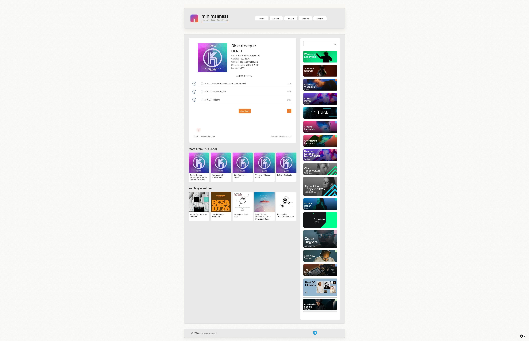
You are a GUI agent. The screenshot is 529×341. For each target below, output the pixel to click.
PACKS (291, 18)
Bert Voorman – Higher (240, 176)
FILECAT (305, 18)
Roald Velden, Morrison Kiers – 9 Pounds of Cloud (263, 216)
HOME (261, 18)
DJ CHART (276, 18)
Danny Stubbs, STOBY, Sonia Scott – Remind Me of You (198, 177)
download (244, 111)
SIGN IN (320, 18)
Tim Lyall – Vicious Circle (262, 176)
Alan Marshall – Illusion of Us (218, 176)
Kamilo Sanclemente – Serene (198, 215)
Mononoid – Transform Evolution (285, 215)
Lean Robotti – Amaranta (218, 215)
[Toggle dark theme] (523, 336)
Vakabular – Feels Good (241, 215)
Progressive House (248, 61)
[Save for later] (289, 111)
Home (196, 136)
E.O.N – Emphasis (284, 175)
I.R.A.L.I (236, 51)
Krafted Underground (249, 55)
